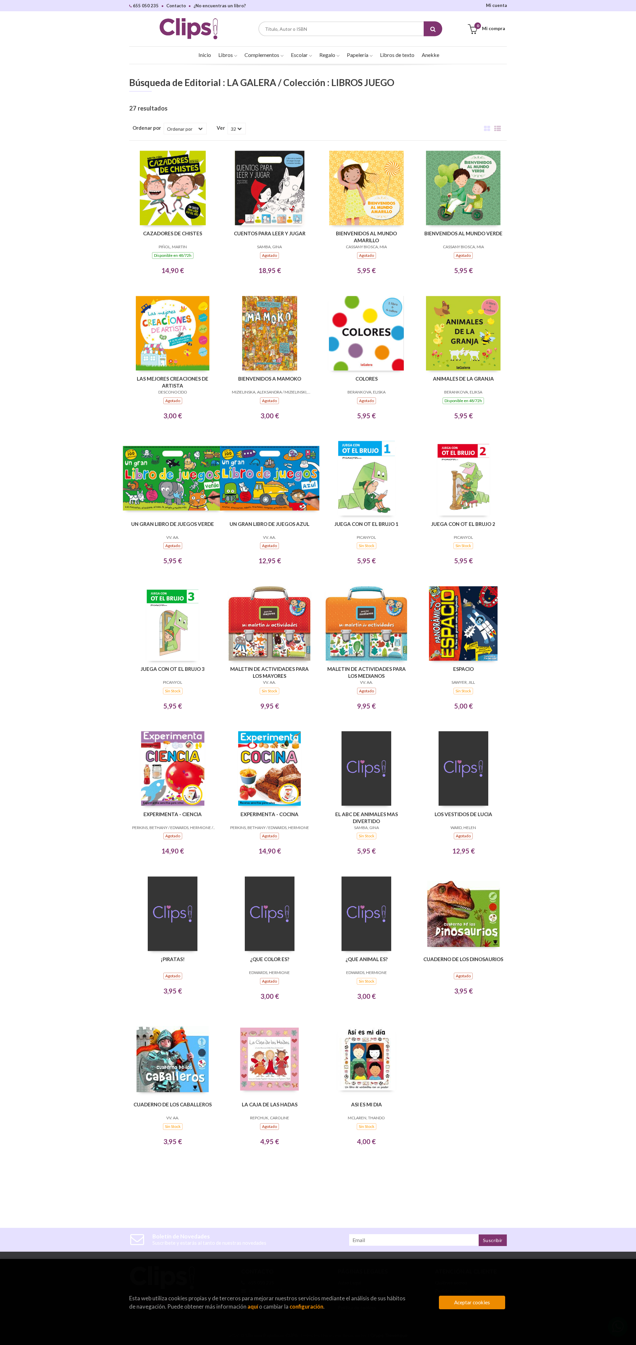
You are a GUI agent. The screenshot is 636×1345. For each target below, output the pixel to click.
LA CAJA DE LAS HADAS (269, 1104)
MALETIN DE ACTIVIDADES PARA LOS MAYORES (269, 672)
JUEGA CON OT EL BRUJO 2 (463, 524)
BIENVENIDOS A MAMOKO (269, 379)
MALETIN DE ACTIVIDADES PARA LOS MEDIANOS (366, 672)
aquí (252, 1306)
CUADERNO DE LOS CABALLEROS (172, 1104)
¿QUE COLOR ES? (269, 959)
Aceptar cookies (472, 1302)
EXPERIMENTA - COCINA (269, 814)
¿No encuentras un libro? (219, 5)
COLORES (366, 379)
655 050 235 (145, 5)
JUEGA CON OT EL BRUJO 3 (173, 669)
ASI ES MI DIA (366, 1104)
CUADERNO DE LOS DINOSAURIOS (463, 959)
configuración (306, 1306)
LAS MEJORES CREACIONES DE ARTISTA (172, 382)
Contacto (176, 5)
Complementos (262, 55)
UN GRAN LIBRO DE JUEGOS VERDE (172, 524)
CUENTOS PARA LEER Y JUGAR (269, 233)
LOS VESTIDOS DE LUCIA (463, 814)
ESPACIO (463, 669)
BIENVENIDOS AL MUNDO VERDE (463, 233)
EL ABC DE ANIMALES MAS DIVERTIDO (366, 817)
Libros (226, 55)
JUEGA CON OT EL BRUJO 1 (366, 524)
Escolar (300, 55)
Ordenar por (146, 127)
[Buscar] (433, 29)
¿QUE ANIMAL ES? (366, 959)
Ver (221, 127)
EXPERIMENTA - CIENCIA (172, 814)
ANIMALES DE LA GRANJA (463, 379)
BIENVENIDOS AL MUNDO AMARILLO (366, 236)
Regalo (327, 55)
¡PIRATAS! (173, 959)
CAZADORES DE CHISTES (172, 233)
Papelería (358, 55)
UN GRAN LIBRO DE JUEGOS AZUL (269, 524)
